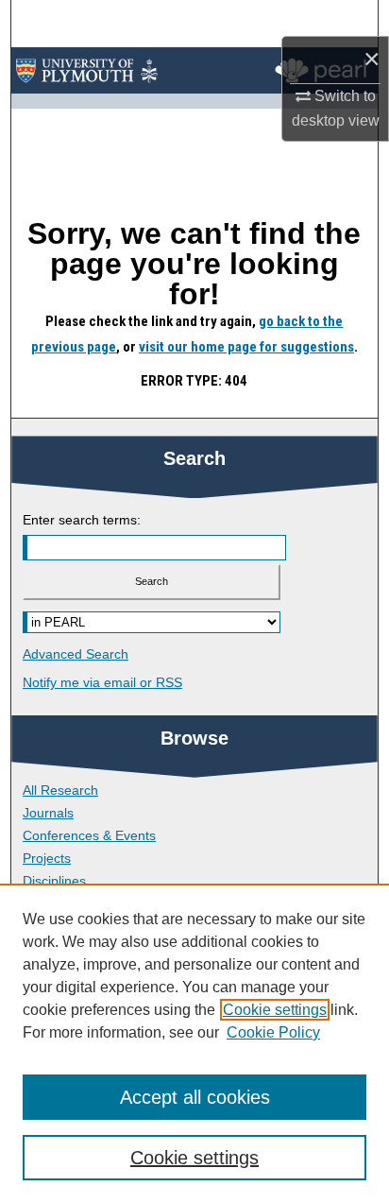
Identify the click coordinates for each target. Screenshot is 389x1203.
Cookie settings (275, 1010)
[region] (194, 1043)
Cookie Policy (273, 1032)
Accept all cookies (195, 1097)
